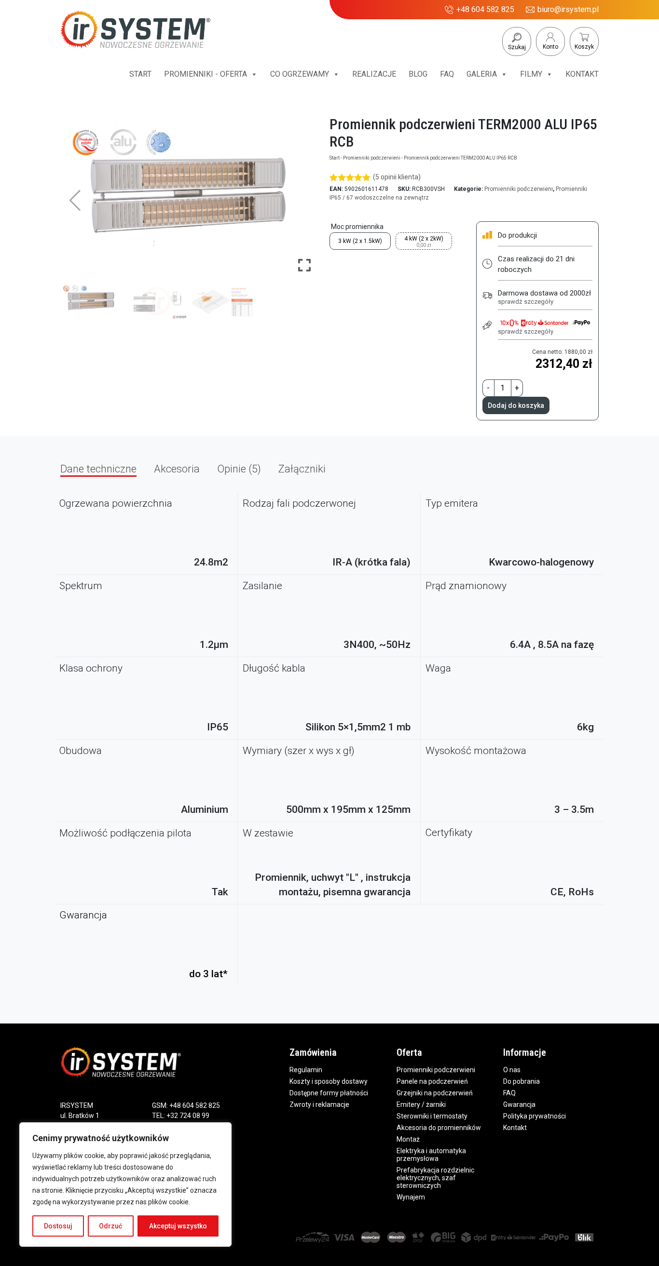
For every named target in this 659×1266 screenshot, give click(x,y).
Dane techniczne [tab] (98, 469)
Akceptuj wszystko (178, 1226)
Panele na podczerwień (432, 1081)
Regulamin (305, 1070)
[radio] (360, 241)
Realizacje (374, 74)
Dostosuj (58, 1226)
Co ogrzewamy (299, 74)
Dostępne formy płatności (328, 1093)
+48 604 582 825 (485, 9)
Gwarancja (519, 1104)
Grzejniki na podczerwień (435, 1093)
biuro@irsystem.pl (568, 9)
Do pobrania (521, 1081)
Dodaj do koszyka (516, 405)
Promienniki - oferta (205, 74)
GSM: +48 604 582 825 (186, 1105)
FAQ (447, 74)
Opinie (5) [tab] (239, 469)
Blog (418, 74)
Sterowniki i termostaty (432, 1116)
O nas (512, 1070)
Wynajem (411, 1197)
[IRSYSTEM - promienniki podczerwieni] (135, 33)
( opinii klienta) (397, 177)
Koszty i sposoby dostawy (328, 1081)
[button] (304, 200)
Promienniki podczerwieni (371, 158)
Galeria (482, 74)
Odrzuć (110, 1226)
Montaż (408, 1139)
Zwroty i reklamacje (319, 1104)
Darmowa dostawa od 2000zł (544, 297)
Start (140, 74)
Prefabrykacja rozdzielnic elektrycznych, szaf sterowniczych (435, 1177)
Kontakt (582, 74)
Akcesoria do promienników (439, 1127)
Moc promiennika (357, 226)
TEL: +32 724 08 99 (180, 1115)
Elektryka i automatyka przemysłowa (431, 1154)
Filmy (531, 74)
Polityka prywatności (534, 1116)
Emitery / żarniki (421, 1104)
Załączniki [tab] (302, 469)
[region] (125, 1184)
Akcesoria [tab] (177, 469)
